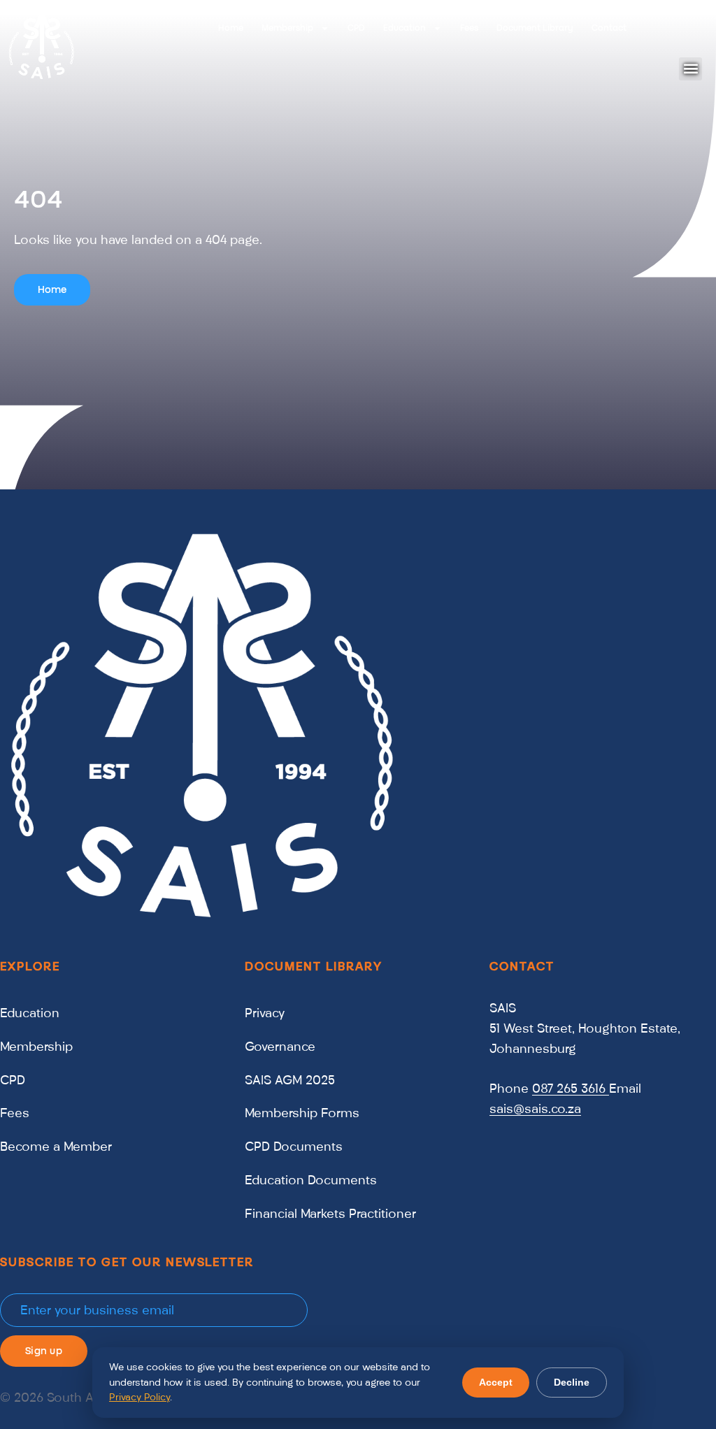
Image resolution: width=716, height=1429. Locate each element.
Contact (609, 28)
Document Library (534, 28)
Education (404, 28)
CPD (356, 28)
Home (230, 28)
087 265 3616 (570, 1088)
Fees (469, 28)
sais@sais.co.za (535, 1108)
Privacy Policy (139, 1397)
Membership (287, 28)
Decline (571, 1382)
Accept (496, 1382)
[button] (690, 68)
